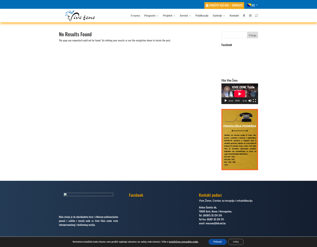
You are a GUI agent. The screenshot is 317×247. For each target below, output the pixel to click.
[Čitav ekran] (254, 100)
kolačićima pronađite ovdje (183, 241)
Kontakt (234, 16)
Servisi (184, 16)
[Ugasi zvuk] (250, 100)
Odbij (236, 241)
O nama (135, 16)
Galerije (217, 16)
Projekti (167, 16)
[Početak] (225, 100)
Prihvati (217, 241)
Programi (149, 16)
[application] (239, 93)
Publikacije (202, 16)
